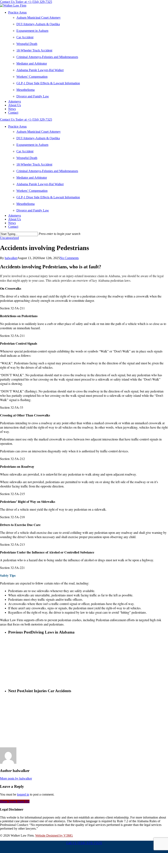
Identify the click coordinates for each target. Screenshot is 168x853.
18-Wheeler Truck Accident (34, 50)
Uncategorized (9, 238)
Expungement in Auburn (32, 30)
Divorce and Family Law (32, 96)
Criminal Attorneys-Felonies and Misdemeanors (47, 57)
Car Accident (24, 37)
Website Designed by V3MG (54, 835)
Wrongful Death (26, 44)
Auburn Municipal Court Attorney (38, 17)
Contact (13, 112)
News (12, 109)
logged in (23, 794)
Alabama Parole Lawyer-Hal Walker (40, 70)
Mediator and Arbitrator (31, 63)
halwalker (11, 258)
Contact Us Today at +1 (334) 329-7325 (26, 1)
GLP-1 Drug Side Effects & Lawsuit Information (48, 83)
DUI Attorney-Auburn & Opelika (38, 24)
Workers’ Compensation (32, 76)
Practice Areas (17, 12)
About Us (14, 105)
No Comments (69, 258)
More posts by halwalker (16, 778)
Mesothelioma (25, 89)
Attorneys (14, 101)
